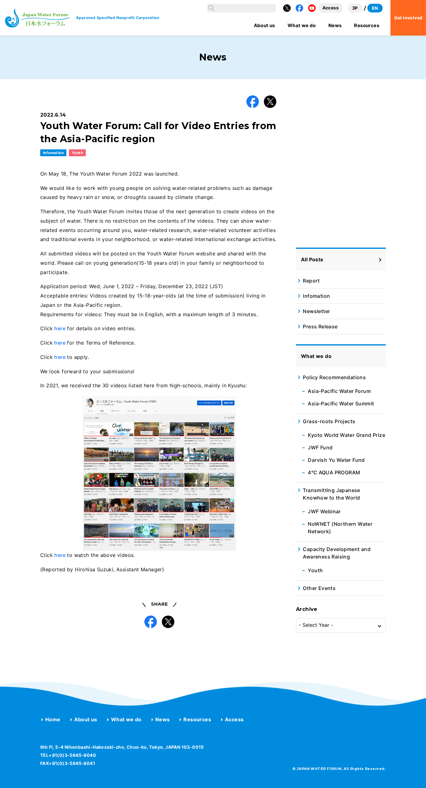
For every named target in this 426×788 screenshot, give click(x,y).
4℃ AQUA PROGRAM (334, 472)
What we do (126, 719)
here (59, 328)
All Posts (312, 260)
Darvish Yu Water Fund (336, 460)
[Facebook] (299, 8)
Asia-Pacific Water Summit (341, 403)
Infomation (53, 152)
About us (85, 719)
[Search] (211, 8)
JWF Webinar (324, 511)
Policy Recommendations (334, 377)
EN (375, 8)
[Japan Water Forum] (37, 18)
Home (53, 719)
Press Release (320, 326)
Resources (197, 719)
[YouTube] (312, 8)
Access (234, 719)
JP (355, 8)
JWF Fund (320, 447)
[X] (287, 8)
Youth (77, 152)
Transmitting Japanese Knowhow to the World (331, 494)
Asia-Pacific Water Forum (339, 391)
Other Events (319, 588)
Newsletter (316, 311)
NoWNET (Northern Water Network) (340, 527)
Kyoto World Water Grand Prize (346, 435)
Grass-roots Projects (329, 421)
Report (311, 281)
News (162, 719)
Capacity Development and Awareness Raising (336, 553)
